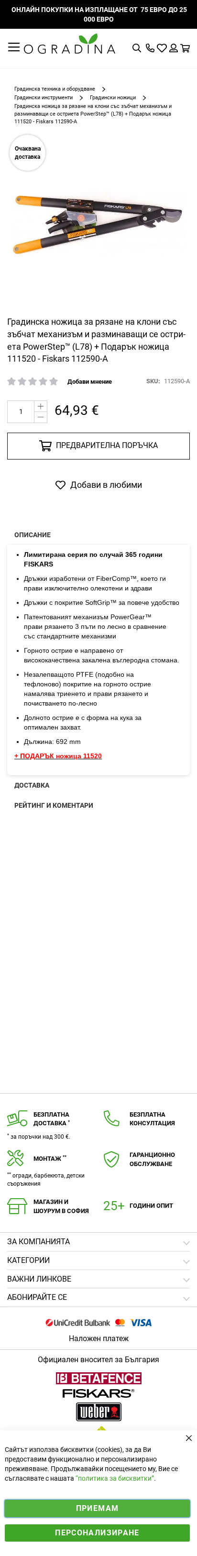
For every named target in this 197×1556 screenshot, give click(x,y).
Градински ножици (113, 97)
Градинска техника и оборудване (54, 89)
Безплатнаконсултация (152, 1119)
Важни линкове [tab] (39, 1279)
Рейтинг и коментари (53, 805)
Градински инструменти (43, 97)
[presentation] (98, 535)
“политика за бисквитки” (115, 1478)
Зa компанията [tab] (38, 1241)
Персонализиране (97, 1532)
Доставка (31, 785)
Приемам (97, 1508)
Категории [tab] (28, 1260)
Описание (32, 535)
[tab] (98, 1297)
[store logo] (69, 44)
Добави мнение (89, 381)
